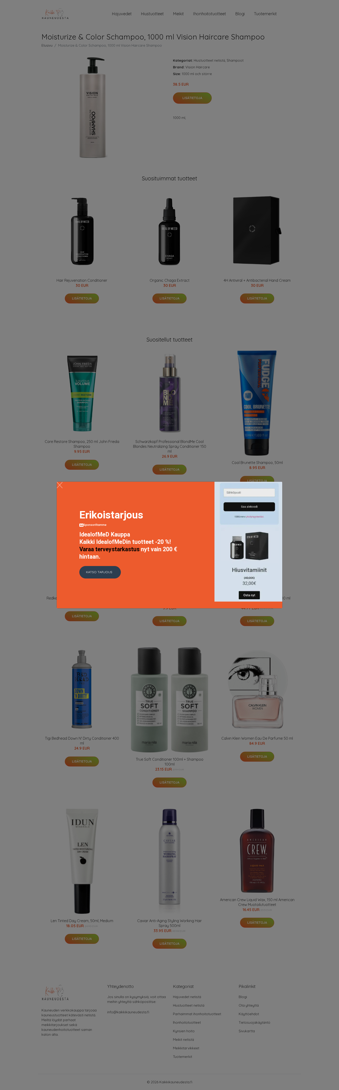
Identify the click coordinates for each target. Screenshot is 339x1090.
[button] (100, 572)
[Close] (59, 485)
